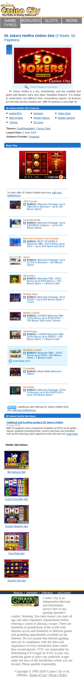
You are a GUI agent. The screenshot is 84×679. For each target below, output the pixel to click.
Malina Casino (31, 312)
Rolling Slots (30, 294)
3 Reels (13, 122)
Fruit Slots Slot (16, 553)
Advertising (32, 592)
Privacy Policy (58, 675)
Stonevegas (30, 331)
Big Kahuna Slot (16, 472)
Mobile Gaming (66, 118)
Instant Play (15, 113)
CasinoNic (29, 368)
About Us (18, 592)
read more (72, 433)
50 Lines (38, 122)
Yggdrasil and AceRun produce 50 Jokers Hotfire (34, 422)
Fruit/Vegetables (26, 128)
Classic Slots (43, 128)
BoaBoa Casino (32, 350)
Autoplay (38, 113)
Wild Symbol (16, 118)
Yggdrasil (34, 136)
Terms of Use (37, 675)
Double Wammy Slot (16, 526)
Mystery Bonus (42, 118)
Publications (47, 592)
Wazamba (29, 275)
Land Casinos (64, 592)
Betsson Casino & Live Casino (41, 238)
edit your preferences (24, 410)
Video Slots (64, 113)
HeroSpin (28, 387)
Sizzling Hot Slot (17, 580)
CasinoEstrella (31, 220)
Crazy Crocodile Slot (16, 499)
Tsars (26, 257)
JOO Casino (30, 201)
